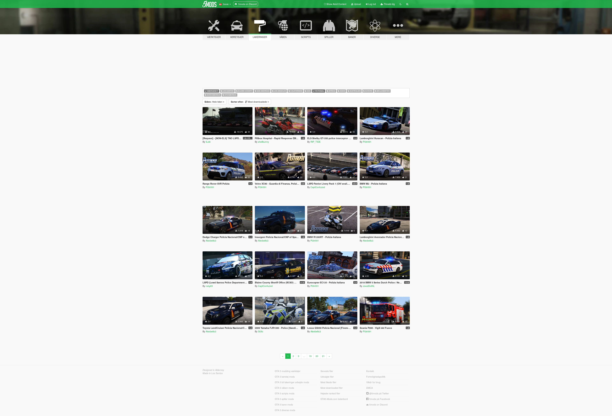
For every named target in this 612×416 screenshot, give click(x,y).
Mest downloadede (249, 101)
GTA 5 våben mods (284, 387)
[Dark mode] (400, 4)
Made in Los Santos (213, 373)
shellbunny (263, 141)
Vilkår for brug (373, 382)
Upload (357, 4)
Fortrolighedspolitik (375, 376)
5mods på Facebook (379, 399)
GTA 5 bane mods (284, 404)
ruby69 (209, 286)
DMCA (369, 387)
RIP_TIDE (315, 141)
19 (310, 356)
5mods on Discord (378, 404)
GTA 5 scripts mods (284, 393)
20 (317, 356)
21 (323, 356)
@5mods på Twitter (379, 393)
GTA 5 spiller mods (284, 399)
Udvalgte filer (327, 376)
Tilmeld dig (389, 4)
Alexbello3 (211, 240)
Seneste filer (327, 371)
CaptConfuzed (317, 187)
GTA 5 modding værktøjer (287, 371)
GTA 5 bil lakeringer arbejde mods (292, 382)
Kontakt (370, 371)
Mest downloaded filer (332, 387)
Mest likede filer (328, 382)
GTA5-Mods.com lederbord (334, 399)
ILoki (208, 141)
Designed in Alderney (213, 370)
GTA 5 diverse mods (285, 410)
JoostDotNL (369, 286)
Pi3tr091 (367, 141)
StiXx (260, 331)
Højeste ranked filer (330, 393)
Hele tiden (213, 101)
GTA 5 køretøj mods (285, 376)
